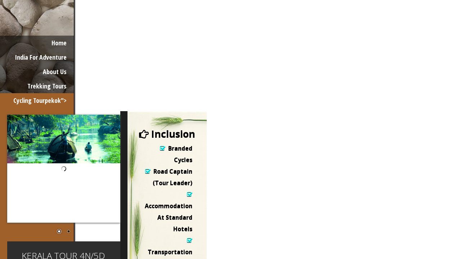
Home (59, 42)
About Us (55, 71)
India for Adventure (41, 57)
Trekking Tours (47, 86)
